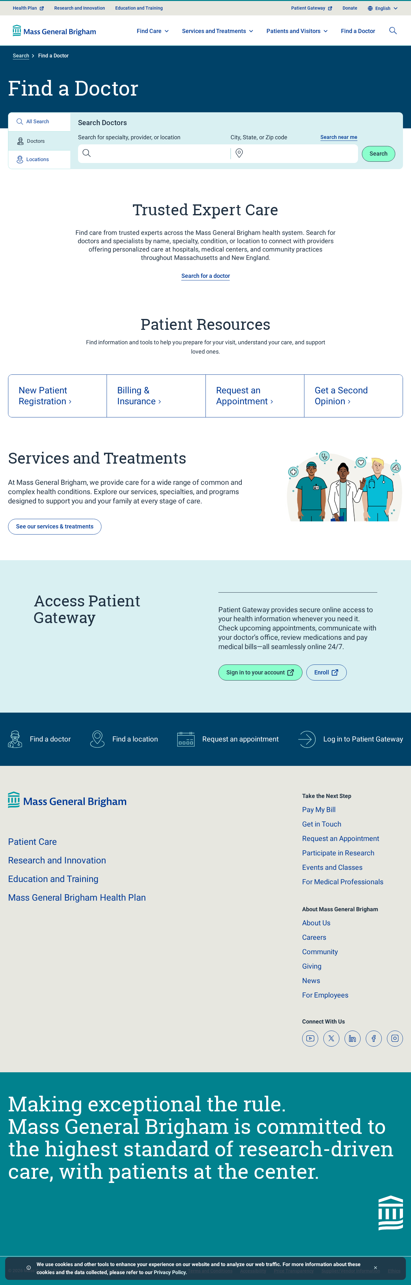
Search (21, 56)
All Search (37, 121)
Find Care (149, 31)
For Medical (342, 882)
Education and (53, 879)
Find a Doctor (358, 31)
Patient (32, 841)
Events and (332, 867)
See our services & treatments (54, 526)
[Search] (393, 30)
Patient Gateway (308, 8)
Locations (37, 159)
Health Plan (25, 8)
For (325, 995)
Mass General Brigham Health (77, 897)
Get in (321, 824)
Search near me (338, 137)
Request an (340, 839)
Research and (57, 860)
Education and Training (139, 8)
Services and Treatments (214, 31)
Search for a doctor (205, 275)
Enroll (321, 672)
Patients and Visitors (293, 31)
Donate (350, 8)
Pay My (319, 810)
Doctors (36, 141)
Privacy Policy (170, 1272)
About (316, 923)
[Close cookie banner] (375, 1268)
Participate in (338, 853)
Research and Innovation (79, 8)
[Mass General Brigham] (54, 30)
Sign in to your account (255, 672)
